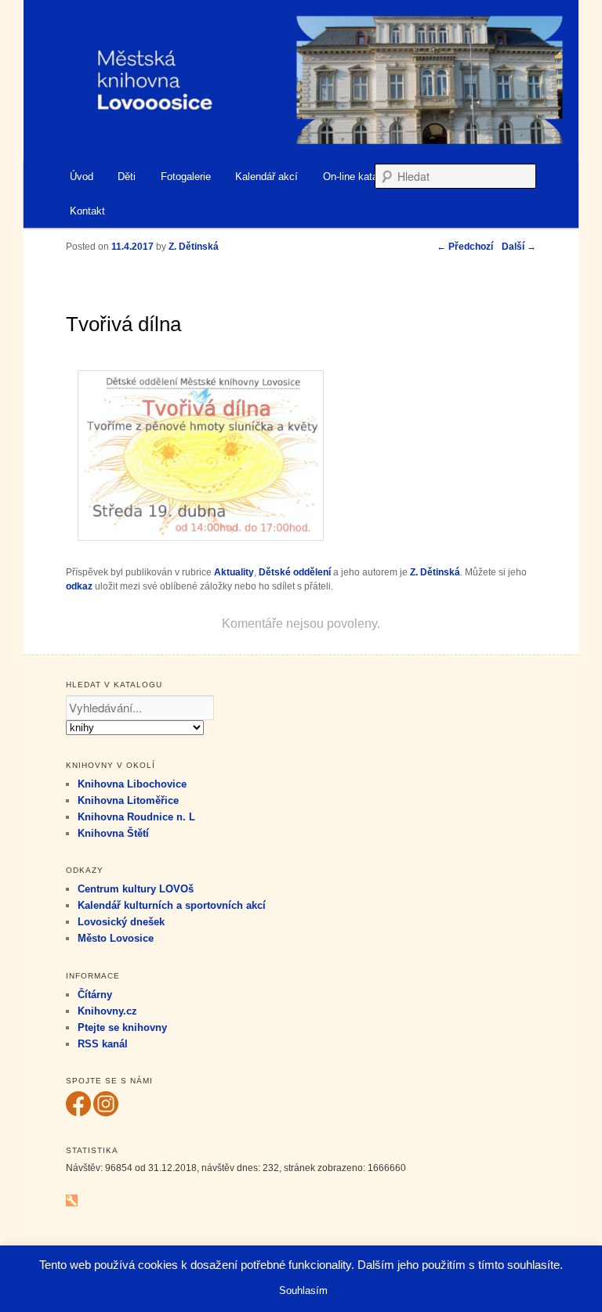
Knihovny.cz (107, 1011)
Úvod (81, 176)
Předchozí (465, 246)
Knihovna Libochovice (132, 784)
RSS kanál (103, 1044)
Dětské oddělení (295, 572)
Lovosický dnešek (121, 922)
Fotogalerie (186, 176)
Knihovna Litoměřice (128, 800)
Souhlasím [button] (303, 1290)
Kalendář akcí (266, 176)
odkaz (79, 586)
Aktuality (234, 572)
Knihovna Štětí (113, 833)
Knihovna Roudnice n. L (136, 817)
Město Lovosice (116, 938)
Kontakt (87, 211)
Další (519, 246)
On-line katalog (357, 176)
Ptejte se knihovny (122, 1027)
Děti (127, 176)
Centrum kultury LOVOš (136, 889)
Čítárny (95, 994)
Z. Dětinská (435, 572)
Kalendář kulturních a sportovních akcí (172, 905)
